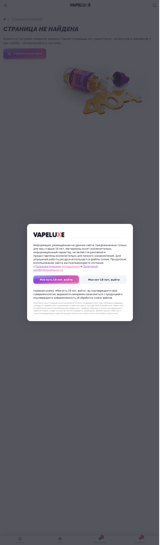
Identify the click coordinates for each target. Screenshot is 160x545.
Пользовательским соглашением (57, 266)
